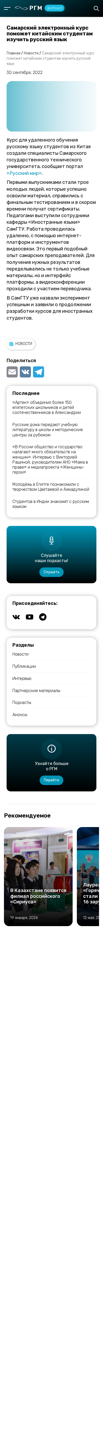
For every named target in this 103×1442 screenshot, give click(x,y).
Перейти (51, 780)
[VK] (25, 371)
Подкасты (21, 702)
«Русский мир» (24, 173)
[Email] (13, 371)
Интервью (21, 678)
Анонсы (19, 714)
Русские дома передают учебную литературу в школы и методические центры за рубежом (47, 429)
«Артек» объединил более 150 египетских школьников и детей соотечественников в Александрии (46, 407)
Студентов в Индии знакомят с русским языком (50, 504)
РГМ (45, 8)
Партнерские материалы (36, 690)
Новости (23, 344)
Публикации (24, 666)
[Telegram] (38, 371)
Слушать (51, 572)
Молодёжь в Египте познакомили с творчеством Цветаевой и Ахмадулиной (50, 487)
